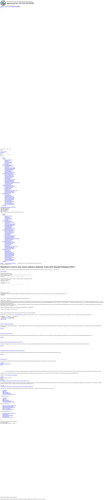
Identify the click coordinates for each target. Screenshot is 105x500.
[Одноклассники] (12, 318)
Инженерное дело (3, 359)
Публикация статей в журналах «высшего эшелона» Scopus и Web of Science (14, 380)
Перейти (2, 328)
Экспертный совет (8, 162)
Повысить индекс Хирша (9, 201)
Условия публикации (9, 183)
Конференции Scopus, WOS (10, 172)
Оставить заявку (3, 271)
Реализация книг (8, 177)
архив (1, 364)
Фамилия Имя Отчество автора (6, 274)
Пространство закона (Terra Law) (6, 333)
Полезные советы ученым (9, 192)
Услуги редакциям (8, 202)
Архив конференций (9, 171)
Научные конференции (7, 164)
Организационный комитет (10, 168)
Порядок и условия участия (10, 167)
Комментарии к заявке (4, 292)
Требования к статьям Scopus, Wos (11, 190)
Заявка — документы (7, 408)
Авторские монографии (9, 180)
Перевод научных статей (9, 197)
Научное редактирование (9, 198)
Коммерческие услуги (7, 193)
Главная (4, 157)
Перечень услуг (8, 189)
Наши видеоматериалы (7, 393)
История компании (8, 159)
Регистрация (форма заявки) (8, 409)
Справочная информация (9, 176)
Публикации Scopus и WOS (8, 185)
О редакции (5, 390)
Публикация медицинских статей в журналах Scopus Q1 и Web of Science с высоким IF (16, 386)
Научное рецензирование (9, 199)
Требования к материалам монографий (12, 182)
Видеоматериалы (8, 170)
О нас (4, 158)
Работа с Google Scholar (9, 204)
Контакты (2, 152)
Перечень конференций (9, 165)
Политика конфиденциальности (9, 394)
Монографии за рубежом (9, 181)
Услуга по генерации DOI (9, 203)
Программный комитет (9, 169)
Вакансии (6, 163)
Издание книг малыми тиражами (9, 413)
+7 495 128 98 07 (3, 151)
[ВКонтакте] (10, 318)
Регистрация (7, 166)
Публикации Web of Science (10, 186)
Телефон (2, 276)
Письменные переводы (9, 196)
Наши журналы (8, 178)
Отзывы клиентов (8, 161)
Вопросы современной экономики (6, 323)
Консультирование (8, 200)
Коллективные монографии (10, 179)
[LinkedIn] (9, 318)
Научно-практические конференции (9, 405)
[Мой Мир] (13, 318)
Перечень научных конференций (9, 407)
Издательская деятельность (8, 173)
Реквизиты (7, 160)
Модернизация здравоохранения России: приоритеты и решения (12, 350)
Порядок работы (8, 188)
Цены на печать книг (9, 175)
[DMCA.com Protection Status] (52, 493)
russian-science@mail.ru (11, 207)
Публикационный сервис (9, 191)
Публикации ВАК (8, 195)
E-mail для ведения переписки (6, 275)
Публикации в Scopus (9, 187)
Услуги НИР (7, 194)
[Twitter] (8, 318)
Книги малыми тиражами (9, 174)
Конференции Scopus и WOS (8, 406)
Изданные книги (8, 184)
